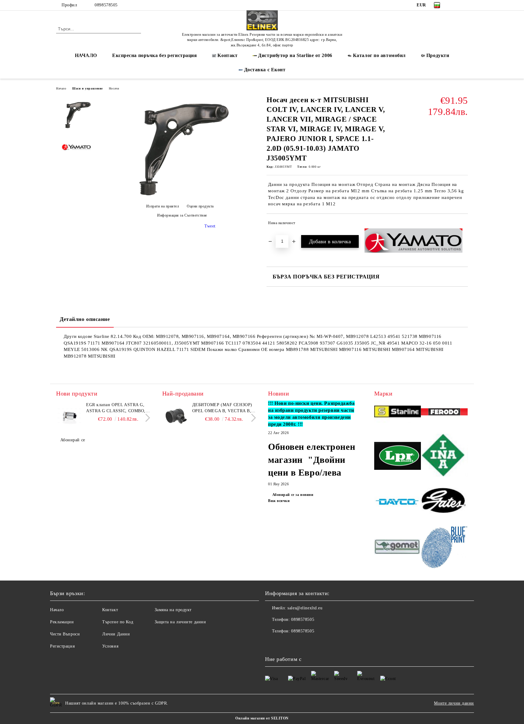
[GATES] (444, 503)
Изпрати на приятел (162, 206)
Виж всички (279, 501)
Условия (110, 646)
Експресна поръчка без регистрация (154, 55)
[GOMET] (397, 547)
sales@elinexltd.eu (304, 608)
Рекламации (62, 622)
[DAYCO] (397, 503)
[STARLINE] (397, 412)
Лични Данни (116, 634)
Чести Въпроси (65, 634)
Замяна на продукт (173, 610)
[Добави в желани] (463, 224)
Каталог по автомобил (379, 55)
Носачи (114, 88)
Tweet (210, 226)
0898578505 (106, 5)
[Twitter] (464, 5)
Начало (61, 88)
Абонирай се (72, 440)
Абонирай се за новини (292, 495)
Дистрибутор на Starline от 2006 (295, 55)
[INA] (444, 457)
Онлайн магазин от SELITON (262, 718)
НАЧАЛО (86, 55)
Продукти (437, 55)
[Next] (146, 418)
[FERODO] (444, 412)
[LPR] (397, 456)
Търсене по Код (117, 622)
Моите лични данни (454, 703)
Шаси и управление (87, 88)
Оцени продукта (200, 206)
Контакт (110, 610)
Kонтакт (227, 55)
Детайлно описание (85, 319)
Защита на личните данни (180, 622)
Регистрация (62, 646)
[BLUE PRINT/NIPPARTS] (444, 547)
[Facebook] (455, 5)
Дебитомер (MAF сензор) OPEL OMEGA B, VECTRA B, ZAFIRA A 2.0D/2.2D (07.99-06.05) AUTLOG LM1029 (222, 408)
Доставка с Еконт (265, 69)
